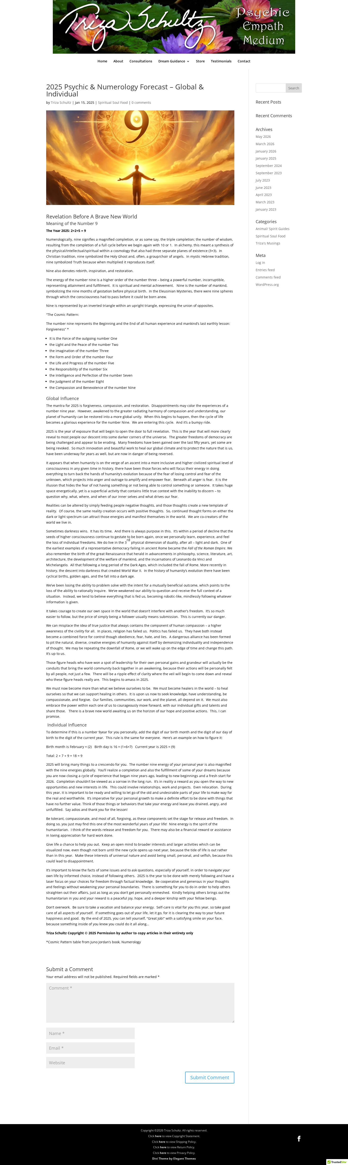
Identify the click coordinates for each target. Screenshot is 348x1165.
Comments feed (268, 277)
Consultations (140, 61)
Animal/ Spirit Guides (273, 228)
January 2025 (266, 158)
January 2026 (266, 151)
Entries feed (265, 270)
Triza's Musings (268, 243)
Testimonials (221, 61)
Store (200, 61)
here (158, 1136)
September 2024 (269, 165)
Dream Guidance (171, 61)
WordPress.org (267, 284)
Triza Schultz (61, 102)
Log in (260, 262)
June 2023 (263, 187)
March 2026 (265, 144)
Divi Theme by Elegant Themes (174, 1158)
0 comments (141, 102)
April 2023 (264, 194)
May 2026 (263, 136)
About (118, 61)
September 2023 (269, 173)
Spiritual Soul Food (113, 102)
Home (102, 61)
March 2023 (265, 202)
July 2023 (263, 180)
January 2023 (266, 209)
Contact (244, 61)
